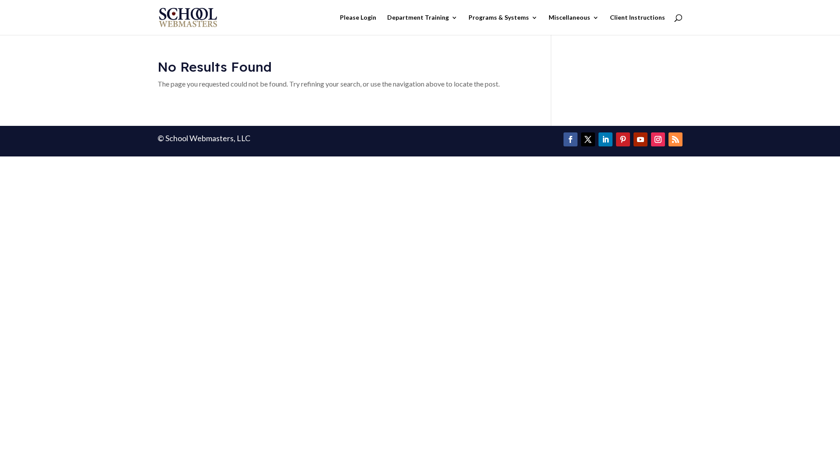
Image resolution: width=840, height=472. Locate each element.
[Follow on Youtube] (641, 139)
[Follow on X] (588, 139)
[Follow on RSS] (675, 139)
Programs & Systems (499, 17)
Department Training (418, 17)
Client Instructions (637, 17)
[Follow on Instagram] (658, 139)
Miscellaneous (569, 17)
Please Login (358, 17)
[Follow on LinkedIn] (605, 139)
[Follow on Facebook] (571, 139)
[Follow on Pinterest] (623, 139)
